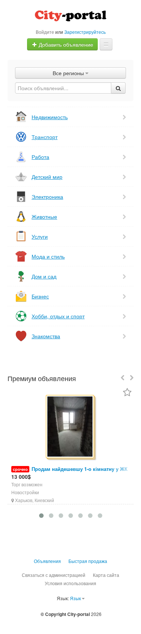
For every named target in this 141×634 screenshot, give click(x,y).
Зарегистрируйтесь (85, 32)
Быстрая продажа (87, 561)
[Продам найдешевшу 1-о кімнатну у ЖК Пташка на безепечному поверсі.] (70, 427)
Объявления (47, 561)
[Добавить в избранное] (127, 393)
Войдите (45, 32)
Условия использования (70, 583)
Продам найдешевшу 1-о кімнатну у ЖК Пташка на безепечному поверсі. (69, 472)
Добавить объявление (65, 44)
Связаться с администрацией (53, 575)
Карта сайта (106, 575)
